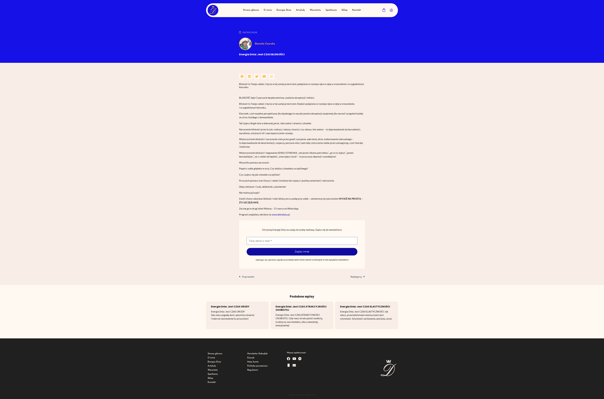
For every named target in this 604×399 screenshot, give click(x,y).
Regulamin (252, 370)
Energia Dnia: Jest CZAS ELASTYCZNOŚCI (365, 306)
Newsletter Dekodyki (257, 354)
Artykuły (212, 366)
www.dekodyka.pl (281, 214)
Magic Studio (310, 395)
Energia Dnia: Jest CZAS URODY (230, 306)
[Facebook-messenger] (300, 358)
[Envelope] (294, 365)
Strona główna (215, 354)
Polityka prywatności (257, 366)
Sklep (210, 378)
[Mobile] (288, 365)
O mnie (211, 358)
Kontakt (212, 382)
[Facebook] (288, 358)
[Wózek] (384, 10)
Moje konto (253, 362)
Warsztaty (213, 370)
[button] (242, 76)
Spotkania (213, 374)
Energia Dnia (214, 362)
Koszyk (250, 358)
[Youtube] (294, 358)
